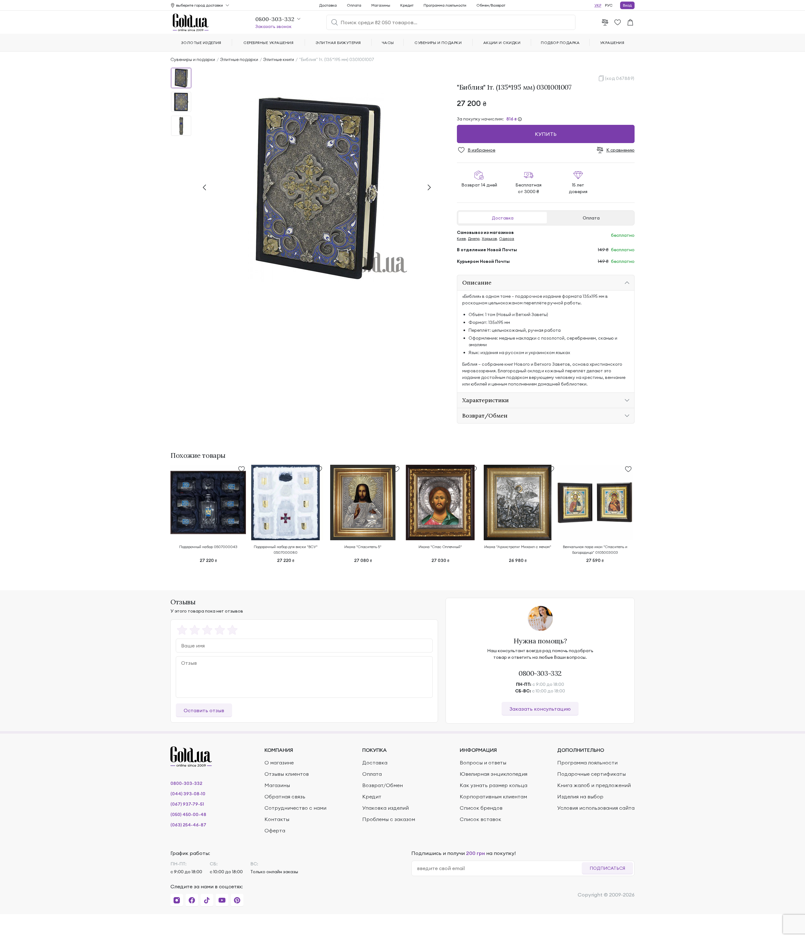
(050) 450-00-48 (188, 814)
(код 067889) (620, 78)
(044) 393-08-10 (187, 793)
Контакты (276, 819)
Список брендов (481, 808)
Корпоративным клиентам (493, 796)
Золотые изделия (201, 42)
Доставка (503, 218)
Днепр (474, 238)
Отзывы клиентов (286, 774)
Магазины (380, 5)
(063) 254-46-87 (188, 825)
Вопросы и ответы (483, 762)
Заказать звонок (273, 26)
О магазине (279, 762)
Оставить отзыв (204, 710)
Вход (627, 5)
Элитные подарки (239, 59)
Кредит (407, 5)
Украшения (612, 42)
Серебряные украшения (268, 42)
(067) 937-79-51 (187, 804)
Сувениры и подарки (192, 59)
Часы (388, 42)
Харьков (489, 238)
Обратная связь (284, 796)
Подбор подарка (560, 42)
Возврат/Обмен (382, 785)
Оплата (591, 218)
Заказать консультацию (540, 709)
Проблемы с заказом (388, 819)
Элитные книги (278, 59)
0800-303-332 (540, 673)
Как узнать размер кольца (493, 785)
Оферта (274, 830)
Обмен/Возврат (490, 5)
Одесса (506, 238)
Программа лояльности (445, 5)
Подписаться (607, 868)
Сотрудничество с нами (295, 808)
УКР (597, 5)
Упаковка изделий (385, 808)
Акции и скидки (502, 42)
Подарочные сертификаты (591, 774)
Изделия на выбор (580, 796)
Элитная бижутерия (338, 42)
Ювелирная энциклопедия (493, 774)
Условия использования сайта (596, 808)
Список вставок (480, 819)
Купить (546, 134)
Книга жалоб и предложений (594, 785)
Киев (461, 238)
